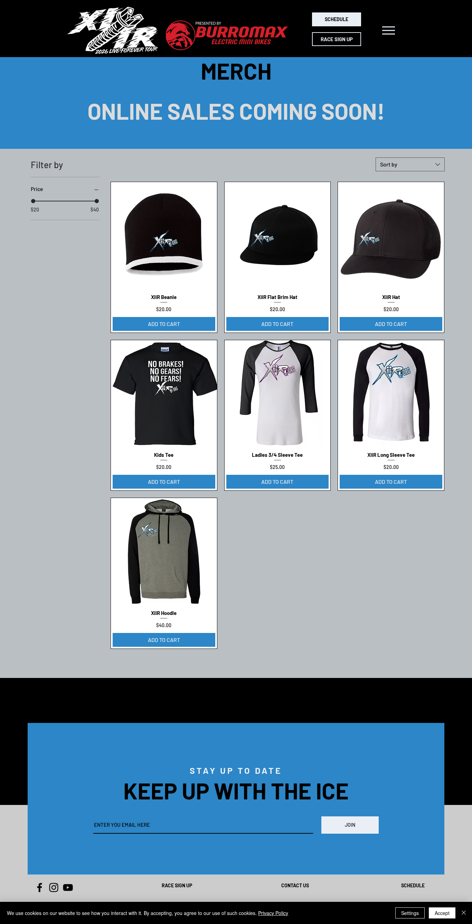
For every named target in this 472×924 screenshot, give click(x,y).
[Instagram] (54, 887)
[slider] (33, 201)
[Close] (464, 912)
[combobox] (410, 164)
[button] (388, 30)
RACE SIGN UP (177, 885)
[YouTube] (68, 887)
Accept (442, 912)
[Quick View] (164, 235)
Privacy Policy (273, 912)
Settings (410, 912)
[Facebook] (40, 887)
